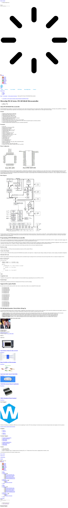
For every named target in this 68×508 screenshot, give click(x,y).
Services (6, 89)
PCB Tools (20, 89)
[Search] (0, 74)
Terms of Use (2, 455)
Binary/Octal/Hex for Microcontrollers (8, 362)
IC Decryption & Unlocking (11, 98)
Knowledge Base (27, 89)
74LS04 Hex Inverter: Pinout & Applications (9, 383)
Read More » (2, 352)
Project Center (4, 439)
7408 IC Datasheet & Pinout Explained (8, 398)
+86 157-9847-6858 (34, 4)
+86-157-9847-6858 (10, 333)
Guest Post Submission (6, 438)
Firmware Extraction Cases (10, 474)
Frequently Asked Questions (6, 437)
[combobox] (5, 6)
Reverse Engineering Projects (10, 477)
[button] (7, 473)
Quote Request (4, 440)
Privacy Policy (2, 453)
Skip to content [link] (2, 0)
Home (2, 89)
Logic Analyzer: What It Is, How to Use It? (9, 350)
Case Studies (12, 89)
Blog (6, 481)
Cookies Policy (2, 457)
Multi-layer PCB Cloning (10, 476)
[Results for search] (34, 40)
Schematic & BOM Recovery (10, 478)
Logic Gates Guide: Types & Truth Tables (8, 373)
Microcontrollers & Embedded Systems (22, 98)
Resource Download (9, 482)
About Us (3, 430)
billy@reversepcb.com (3, 332)
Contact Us (4, 431)
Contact (34, 89)
